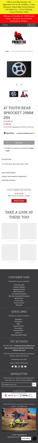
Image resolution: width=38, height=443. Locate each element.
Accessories (18, 328)
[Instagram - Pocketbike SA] (19, 366)
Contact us (18, 332)
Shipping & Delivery (19, 289)
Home (7, 51)
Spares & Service (18, 326)
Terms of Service (19, 303)
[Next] (21, 85)
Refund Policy (19, 298)
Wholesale (19, 305)
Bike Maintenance (9, 173)
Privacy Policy (19, 300)
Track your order (19, 285)
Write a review (19, 201)
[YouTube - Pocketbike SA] (25, 366)
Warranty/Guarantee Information (19, 296)
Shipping (15, 127)
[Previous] (17, 85)
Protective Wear (18, 330)
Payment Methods (19, 287)
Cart (32, 25)
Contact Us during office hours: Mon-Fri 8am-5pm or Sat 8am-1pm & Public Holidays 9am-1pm (20, 348)
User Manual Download (19, 294)
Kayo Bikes (18, 319)
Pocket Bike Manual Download (14, 176)
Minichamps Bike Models (19, 335)
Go (34, 384)
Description (6, 159)
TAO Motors (18, 321)
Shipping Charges (8, 180)
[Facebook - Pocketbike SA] (16, 366)
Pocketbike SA (22, 435)
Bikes (18, 324)
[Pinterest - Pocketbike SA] (22, 366)
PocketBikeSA (8, 121)
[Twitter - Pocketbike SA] (13, 366)
